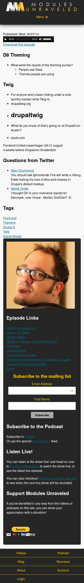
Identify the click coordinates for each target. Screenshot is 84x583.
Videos (21, 553)
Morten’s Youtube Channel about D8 (31, 341)
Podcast (63, 553)
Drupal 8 (9, 227)
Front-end (9, 218)
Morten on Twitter (18, 332)
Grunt (10, 368)
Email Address (52, 384)
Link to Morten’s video (21, 355)
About (21, 570)
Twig (6, 231)
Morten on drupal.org (20, 328)
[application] (28, 39)
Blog (21, 561)
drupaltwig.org (16, 350)
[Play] (5, 39)
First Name (42, 399)
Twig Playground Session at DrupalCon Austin (38, 359)
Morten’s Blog (16, 337)
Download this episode (19, 44)
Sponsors (63, 561)
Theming (9, 222)
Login (21, 579)
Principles (13, 346)
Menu (40, 17)
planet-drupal (12, 236)
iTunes (29, 436)
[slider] (48, 38)
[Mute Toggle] (40, 39)
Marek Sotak (19, 188)
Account (63, 570)
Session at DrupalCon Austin (26, 364)
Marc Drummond (22, 170)
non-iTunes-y (41, 441)
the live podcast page (24, 466)
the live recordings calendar (57, 478)
